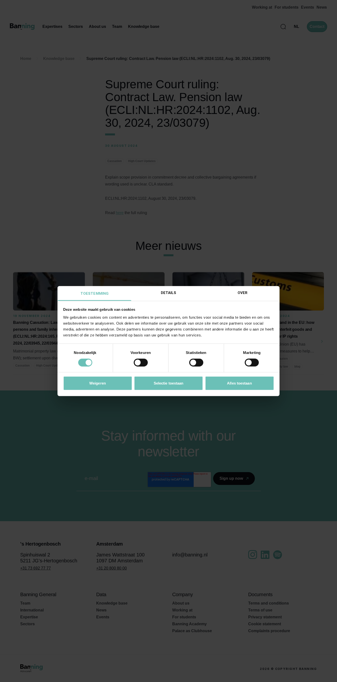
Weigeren (97, 383)
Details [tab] (168, 292)
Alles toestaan (239, 383)
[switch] (141, 363)
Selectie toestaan (169, 383)
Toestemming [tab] (94, 293)
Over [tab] (242, 292)
